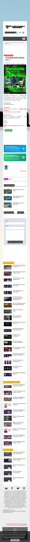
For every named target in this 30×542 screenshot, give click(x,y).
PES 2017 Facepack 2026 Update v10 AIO (19, 442)
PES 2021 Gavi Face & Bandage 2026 (18, 361)
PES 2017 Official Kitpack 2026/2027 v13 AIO (19, 410)
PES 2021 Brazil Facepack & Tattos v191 (19, 266)
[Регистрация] (23, 32)
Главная (6, 42)
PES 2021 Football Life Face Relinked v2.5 (18, 329)
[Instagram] (24, 488)
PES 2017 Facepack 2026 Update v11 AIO (19, 391)
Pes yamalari (23, 525)
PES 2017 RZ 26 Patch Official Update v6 (18, 423)
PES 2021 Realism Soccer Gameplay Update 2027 (19, 304)
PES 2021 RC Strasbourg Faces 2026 (19, 285)
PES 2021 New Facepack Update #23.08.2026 (19, 354)
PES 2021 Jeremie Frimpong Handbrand (18, 342)
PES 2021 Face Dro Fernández (17, 367)
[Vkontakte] (6, 488)
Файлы (10, 42)
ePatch (10, 179)
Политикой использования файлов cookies (13, 537)
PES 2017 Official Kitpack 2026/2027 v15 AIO (19, 385)
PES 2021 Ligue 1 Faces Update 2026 (18, 278)
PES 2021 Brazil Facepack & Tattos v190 (19, 272)
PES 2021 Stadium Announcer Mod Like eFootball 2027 (18, 298)
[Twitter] (18, 488)
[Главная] (15, 28)
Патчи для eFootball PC (8, 55)
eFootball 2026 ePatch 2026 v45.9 (18, 203)
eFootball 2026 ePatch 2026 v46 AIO (18, 197)
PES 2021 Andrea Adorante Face (17, 316)
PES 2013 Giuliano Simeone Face (17, 472)
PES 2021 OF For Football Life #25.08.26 (19, 348)
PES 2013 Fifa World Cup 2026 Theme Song (19, 453)
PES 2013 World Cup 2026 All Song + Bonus (19, 459)
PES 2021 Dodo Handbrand (16, 335)
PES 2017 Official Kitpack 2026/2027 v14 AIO (19, 398)
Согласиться (15, 540)
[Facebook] (12, 488)
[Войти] (19, 32)
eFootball (15, 42)
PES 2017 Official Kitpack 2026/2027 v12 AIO (19, 436)
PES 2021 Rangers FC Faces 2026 (18, 291)
